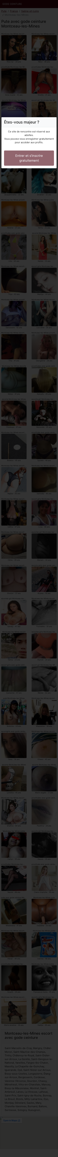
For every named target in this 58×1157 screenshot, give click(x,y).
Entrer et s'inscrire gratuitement (29, 158)
